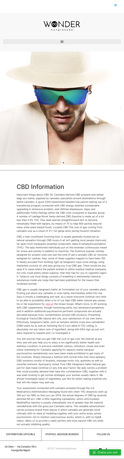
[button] (62, 41)
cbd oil (49, 303)
